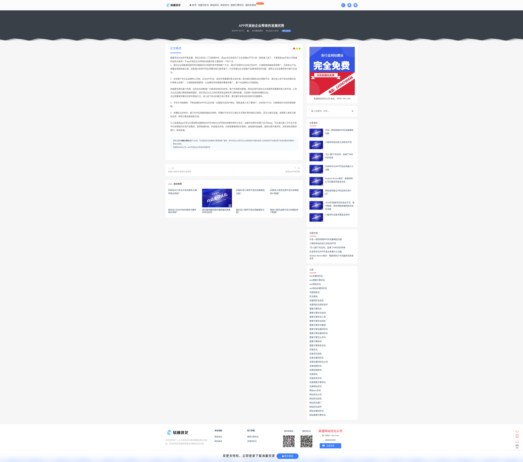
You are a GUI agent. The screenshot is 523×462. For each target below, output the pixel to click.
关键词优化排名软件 (318, 305)
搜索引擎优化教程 (317, 325)
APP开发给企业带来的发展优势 (199, 147)
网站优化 (218, 437)
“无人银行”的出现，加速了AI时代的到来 (327, 248)
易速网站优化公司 (179, 147)
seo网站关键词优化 (318, 288)
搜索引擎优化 (186, 141)
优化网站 (313, 297)
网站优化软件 (315, 407)
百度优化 (313, 350)
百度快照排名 (315, 370)
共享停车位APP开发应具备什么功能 (325, 252)
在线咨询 (330, 446)
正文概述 (175, 48)
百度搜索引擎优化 (317, 382)
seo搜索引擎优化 (317, 280)
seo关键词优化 (316, 276)
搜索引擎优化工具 (317, 317)
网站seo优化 (315, 391)
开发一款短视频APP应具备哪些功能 (325, 239)
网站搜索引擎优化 (317, 415)
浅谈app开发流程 (292, 172)
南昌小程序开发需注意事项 (179, 172)
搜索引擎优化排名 (317, 321)
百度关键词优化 (316, 358)
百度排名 (313, 374)
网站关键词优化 (316, 411)
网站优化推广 (315, 403)
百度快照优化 (315, 366)
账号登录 (288, 456)
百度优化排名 (315, 354)
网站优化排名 (315, 399)
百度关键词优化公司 (318, 362)
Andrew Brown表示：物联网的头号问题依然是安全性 (331, 257)
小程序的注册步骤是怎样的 (337, 215)
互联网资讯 (314, 292)
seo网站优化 (315, 284)
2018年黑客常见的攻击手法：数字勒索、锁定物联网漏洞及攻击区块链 (340, 206)
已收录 (287, 31)
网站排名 (218, 441)
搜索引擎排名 (315, 341)
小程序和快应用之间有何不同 (338, 142)
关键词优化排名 (316, 301)
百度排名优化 (315, 378)
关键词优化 (252, 441)
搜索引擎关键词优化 (318, 329)
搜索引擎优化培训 (317, 313)
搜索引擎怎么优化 (317, 337)
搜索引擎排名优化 (317, 346)
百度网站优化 (315, 386)
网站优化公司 (315, 395)
